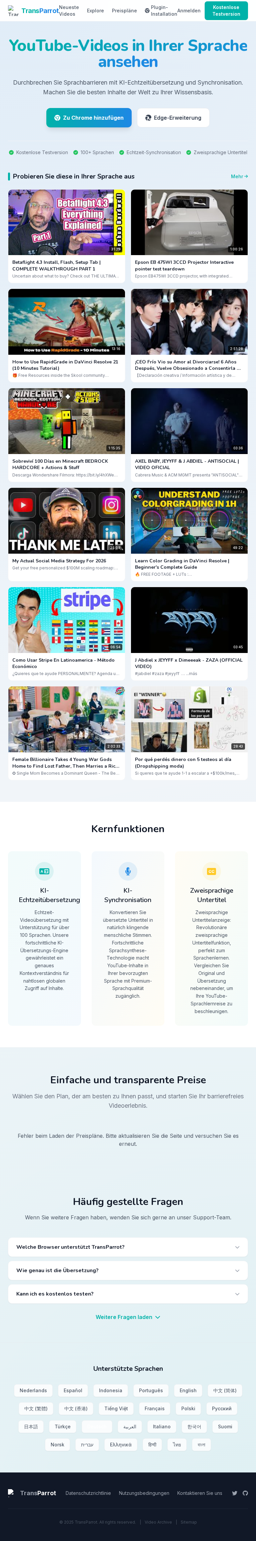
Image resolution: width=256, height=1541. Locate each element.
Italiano (162, 1426)
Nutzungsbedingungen (144, 1493)
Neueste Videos (69, 10)
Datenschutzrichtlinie (88, 1493)
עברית (87, 1444)
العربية (129, 1426)
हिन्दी (152, 1444)
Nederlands (33, 1390)
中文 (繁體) (36, 1408)
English (188, 1390)
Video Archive (158, 1522)
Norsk (57, 1444)
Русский (222, 1408)
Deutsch (97, 1426)
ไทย (177, 1444)
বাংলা (201, 1444)
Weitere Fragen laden (125, 1317)
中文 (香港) (76, 1408)
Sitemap (189, 1522)
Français (155, 1408)
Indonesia (110, 1390)
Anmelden (189, 10)
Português (151, 1390)
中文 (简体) (225, 1390)
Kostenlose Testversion (226, 10)
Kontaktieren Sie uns (199, 1493)
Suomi (225, 1426)
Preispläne (124, 10)
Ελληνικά (121, 1444)
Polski (188, 1408)
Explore (95, 10)
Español (73, 1390)
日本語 (31, 1426)
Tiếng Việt (116, 1408)
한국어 (194, 1426)
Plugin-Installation (164, 10)
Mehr (237, 176)
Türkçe (63, 1426)
